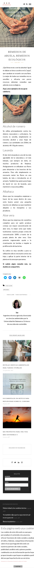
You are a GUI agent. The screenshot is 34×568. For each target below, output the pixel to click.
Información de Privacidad (6, 561)
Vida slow (10, 294)
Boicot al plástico (9, 521)
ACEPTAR (18, 566)
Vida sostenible (21, 294)
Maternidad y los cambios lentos (14, 508)
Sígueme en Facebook (17, 448)
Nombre (7, 476)
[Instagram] (22, 462)
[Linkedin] (18, 462)
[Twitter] (15, 462)
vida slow (9, 285)
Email (7, 482)
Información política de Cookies (20, 561)
